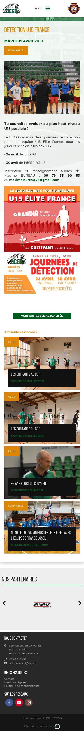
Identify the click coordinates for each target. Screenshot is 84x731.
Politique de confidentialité (21, 685)
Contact (9, 678)
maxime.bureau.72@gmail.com (34, 180)
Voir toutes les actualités (42, 316)
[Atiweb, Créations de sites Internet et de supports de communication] (56, 726)
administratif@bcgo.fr (23, 663)
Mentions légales (15, 682)
